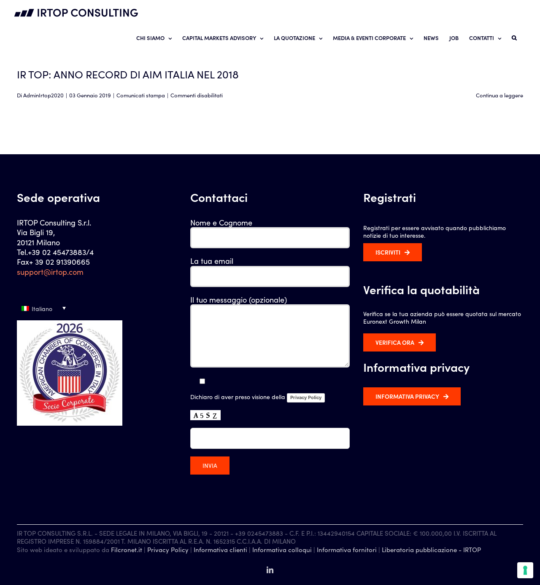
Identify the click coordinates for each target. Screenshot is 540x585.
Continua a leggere (499, 95)
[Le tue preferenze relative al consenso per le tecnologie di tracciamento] (525, 570)
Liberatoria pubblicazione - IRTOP (431, 549)
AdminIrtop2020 (43, 95)
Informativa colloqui (282, 549)
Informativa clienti (220, 549)
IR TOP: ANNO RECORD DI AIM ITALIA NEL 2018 (128, 74)
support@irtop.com (50, 271)
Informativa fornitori (347, 549)
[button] (514, 37)
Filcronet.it (126, 549)
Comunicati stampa (140, 95)
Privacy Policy (305, 397)
